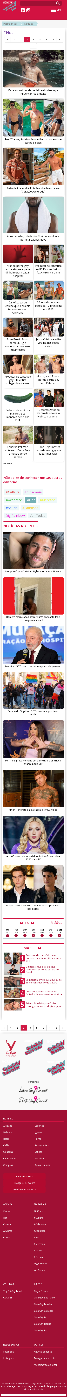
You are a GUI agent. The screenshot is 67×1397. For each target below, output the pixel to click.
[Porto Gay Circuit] (33, 1100)
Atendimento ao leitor (24, 1189)
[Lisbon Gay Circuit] (33, 1090)
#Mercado (47, 500)
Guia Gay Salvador (43, 1310)
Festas (6, 1211)
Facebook (8, 1351)
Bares (6, 1138)
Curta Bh (8, 1297)
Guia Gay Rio (40, 1330)
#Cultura (13, 492)
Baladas (7, 1132)
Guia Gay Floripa (42, 1323)
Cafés (6, 1145)
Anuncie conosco (24, 1176)
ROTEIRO (8, 1118)
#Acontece (14, 500)
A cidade (7, 1125)
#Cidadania (33, 492)
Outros (7, 1237)
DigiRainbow (15, 515)
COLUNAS (8, 1284)
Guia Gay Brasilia (43, 1304)
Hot (5, 1217)
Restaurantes (42, 1145)
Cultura (7, 1224)
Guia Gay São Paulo (44, 1297)
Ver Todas (37, 515)
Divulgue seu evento (24, 1182)
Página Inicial (10, 23)
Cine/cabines (10, 1158)
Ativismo (7, 1230)
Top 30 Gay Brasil (12, 1291)
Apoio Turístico (43, 1165)
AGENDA (41, 922)
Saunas (38, 1151)
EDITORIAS (40, 1204)
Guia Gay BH (40, 1317)
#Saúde (11, 508)
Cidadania (8, 1151)
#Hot (31, 500)
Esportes (39, 1125)
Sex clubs (39, 1158)
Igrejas (38, 1132)
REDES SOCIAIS (11, 1344)
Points (38, 1138)
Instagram (8, 1358)
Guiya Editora (41, 1291)
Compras (8, 1165)
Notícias (28, 23)
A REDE (38, 1284)
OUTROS (39, 1344)
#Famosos (30, 508)
